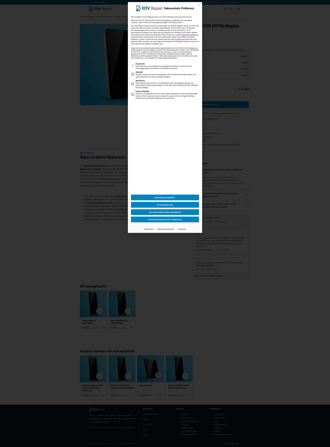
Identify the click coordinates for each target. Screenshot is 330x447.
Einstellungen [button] (180, 39)
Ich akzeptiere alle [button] (165, 205)
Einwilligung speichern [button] (165, 197)
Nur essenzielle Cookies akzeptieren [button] (165, 212)
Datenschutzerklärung (190, 35)
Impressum (182, 229)
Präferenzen (148, 229)
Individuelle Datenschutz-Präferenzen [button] (165, 219)
